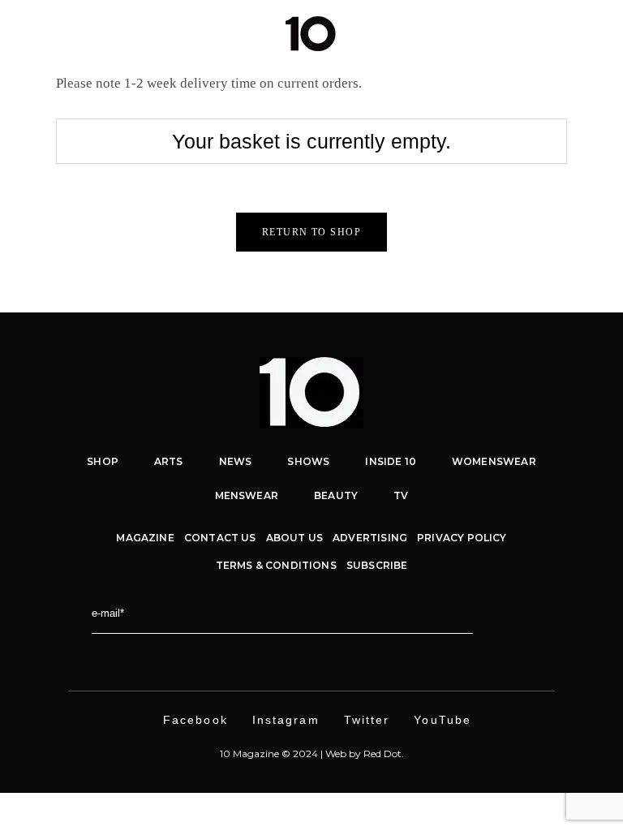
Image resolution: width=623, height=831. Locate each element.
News (235, 461)
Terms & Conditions (276, 565)
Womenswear (494, 461)
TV (400, 495)
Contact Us (220, 538)
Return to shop (311, 232)
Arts (168, 461)
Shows (308, 461)
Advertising (370, 538)
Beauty (336, 495)
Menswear (246, 495)
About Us (294, 538)
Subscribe (377, 565)
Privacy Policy (462, 538)
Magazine (145, 538)
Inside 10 (390, 461)
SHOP (102, 461)
